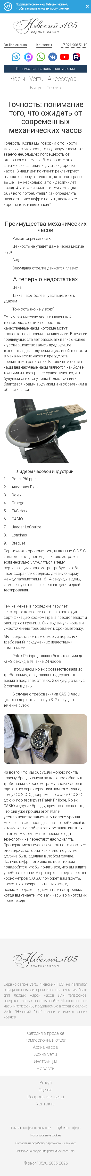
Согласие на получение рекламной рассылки (45, 1151)
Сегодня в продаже (45, 1033)
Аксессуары (64, 78)
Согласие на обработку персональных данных (46, 1143)
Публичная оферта (69, 1128)
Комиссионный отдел (45, 1040)
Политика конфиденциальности (30, 1128)
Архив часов (45, 1047)
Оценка (45, 1089)
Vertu (36, 78)
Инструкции (45, 1061)
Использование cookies (45, 1135)
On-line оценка (15, 45)
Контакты (44, 45)
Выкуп (36, 87)
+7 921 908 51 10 (74, 45)
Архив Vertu (45, 1054)
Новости (45, 1068)
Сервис (54, 87)
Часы (17, 78)
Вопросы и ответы (45, 1096)
